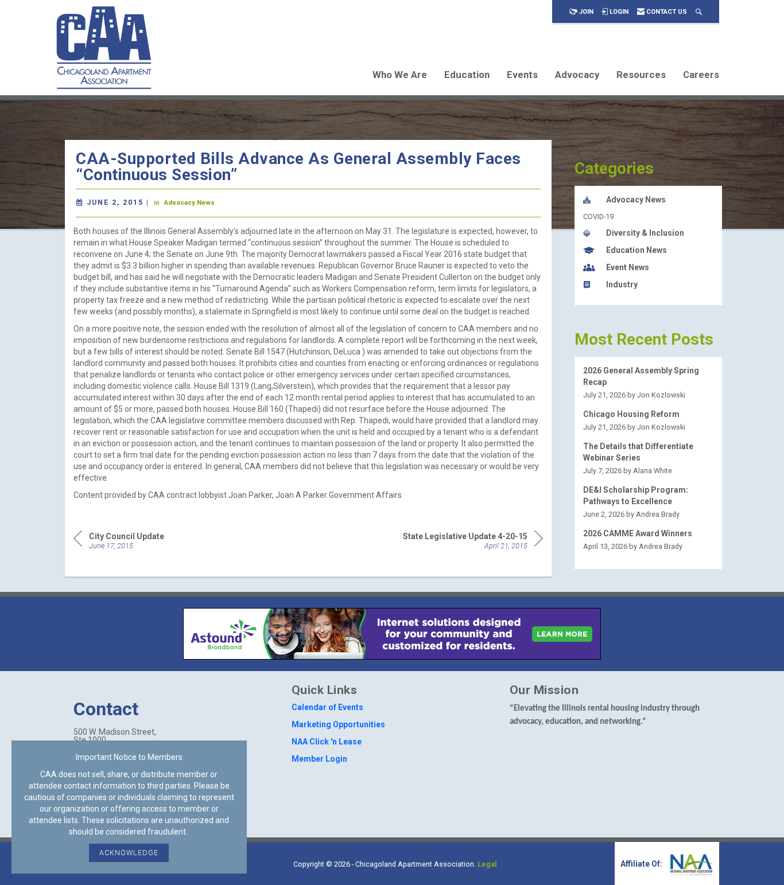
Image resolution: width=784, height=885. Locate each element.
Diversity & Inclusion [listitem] (645, 232)
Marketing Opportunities (338, 724)
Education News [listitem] (636, 250)
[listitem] (648, 382)
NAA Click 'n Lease (327, 741)
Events (522, 74)
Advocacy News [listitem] (636, 199)
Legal (487, 864)
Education (467, 74)
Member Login (319, 758)
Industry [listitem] (622, 284)
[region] (473, 540)
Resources (641, 74)
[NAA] (690, 863)
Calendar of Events (327, 707)
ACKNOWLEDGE (128, 852)
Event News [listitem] (627, 267)
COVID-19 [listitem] (598, 216)
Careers (701, 74)
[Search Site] (699, 11)
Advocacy (577, 74)
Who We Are (399, 74)
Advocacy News (189, 202)
